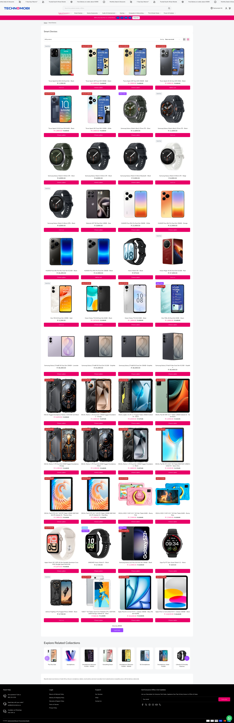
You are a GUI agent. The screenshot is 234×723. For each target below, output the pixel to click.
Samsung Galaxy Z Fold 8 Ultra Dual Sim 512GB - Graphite (172, 366)
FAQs (96, 698)
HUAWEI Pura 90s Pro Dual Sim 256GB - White (135, 223)
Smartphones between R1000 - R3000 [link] (89, 665)
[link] (65, 13)
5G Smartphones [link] (145, 664)
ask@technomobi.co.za (14, 705)
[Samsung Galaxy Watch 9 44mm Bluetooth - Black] (135, 156)
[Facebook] (142, 705)
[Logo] (17, 8)
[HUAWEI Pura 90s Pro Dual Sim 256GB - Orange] (172, 204)
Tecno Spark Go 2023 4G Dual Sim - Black (61, 81)
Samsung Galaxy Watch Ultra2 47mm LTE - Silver (135, 128)
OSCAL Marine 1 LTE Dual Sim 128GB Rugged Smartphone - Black (135, 465)
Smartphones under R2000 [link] (163, 665)
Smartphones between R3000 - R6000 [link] (126, 665)
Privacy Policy (53, 708)
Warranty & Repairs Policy (56, 701)
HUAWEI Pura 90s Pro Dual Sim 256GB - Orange (172, 223)
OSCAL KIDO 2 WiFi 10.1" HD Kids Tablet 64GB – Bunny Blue (173, 514)
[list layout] (184, 39)
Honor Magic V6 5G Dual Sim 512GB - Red (173, 271)
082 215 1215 (12, 697)
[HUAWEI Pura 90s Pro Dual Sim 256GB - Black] (98, 251)
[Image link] (52, 658)
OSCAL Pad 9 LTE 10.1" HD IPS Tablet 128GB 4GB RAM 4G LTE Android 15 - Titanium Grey (61, 514)
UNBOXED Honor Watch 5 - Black (98, 562)
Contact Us (98, 701)
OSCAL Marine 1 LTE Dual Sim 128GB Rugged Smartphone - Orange (98, 415)
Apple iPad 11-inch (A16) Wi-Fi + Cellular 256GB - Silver (172, 612)
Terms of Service (54, 704)
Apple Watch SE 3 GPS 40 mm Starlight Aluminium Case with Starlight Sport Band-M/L (61, 563)
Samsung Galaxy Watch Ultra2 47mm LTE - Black (172, 128)
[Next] (186, 658)
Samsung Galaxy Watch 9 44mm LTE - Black (98, 176)
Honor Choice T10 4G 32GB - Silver (135, 318)
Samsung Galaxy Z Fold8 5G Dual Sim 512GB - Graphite (98, 365)
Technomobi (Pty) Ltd (13, 721)
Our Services (98, 694)
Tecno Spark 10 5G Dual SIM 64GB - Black (61, 128)
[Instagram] (149, 705)
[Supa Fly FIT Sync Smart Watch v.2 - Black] (172, 543)
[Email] (156, 705)
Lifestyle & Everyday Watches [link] (182, 665)
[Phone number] (160, 705)
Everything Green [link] (108, 664)
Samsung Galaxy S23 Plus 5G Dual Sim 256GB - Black (135, 562)
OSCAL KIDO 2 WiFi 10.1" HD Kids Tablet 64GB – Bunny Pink (135, 514)
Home (45, 22)
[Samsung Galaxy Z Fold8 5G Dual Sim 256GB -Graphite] (135, 346)
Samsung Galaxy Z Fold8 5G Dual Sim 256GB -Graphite (135, 365)
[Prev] (47, 658)
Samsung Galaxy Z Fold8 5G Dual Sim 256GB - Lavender (61, 365)
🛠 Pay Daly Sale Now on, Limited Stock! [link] (112, 18)
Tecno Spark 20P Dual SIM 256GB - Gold (135, 81)
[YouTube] (153, 705)
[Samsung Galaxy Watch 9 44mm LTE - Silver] (61, 156)
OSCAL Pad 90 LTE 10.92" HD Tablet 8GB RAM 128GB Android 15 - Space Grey (172, 465)
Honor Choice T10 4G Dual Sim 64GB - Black (98, 318)
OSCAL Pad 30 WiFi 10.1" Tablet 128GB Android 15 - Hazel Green (172, 415)
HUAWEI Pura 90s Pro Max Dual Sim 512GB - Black (61, 271)
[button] (216, 8)
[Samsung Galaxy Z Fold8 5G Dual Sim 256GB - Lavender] (61, 346)
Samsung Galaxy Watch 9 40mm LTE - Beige (172, 176)
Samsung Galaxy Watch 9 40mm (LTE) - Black (61, 223)
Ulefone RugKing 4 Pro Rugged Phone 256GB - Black (61, 612)
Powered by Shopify (24, 721)
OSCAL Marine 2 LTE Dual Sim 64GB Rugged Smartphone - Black (98, 465)
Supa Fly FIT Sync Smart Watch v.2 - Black (173, 562)
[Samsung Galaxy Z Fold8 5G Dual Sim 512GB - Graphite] (98, 346)
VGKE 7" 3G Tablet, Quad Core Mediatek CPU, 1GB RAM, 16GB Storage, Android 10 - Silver (98, 612)
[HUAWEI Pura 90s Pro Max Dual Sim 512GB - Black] (61, 251)
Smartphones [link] (71, 664)
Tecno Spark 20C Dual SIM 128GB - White (98, 128)
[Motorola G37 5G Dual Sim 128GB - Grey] (98, 204)
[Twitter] (146, 705)
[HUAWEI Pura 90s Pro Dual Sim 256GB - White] (135, 204)
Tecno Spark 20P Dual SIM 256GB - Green (98, 81)
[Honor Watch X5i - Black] (135, 251)
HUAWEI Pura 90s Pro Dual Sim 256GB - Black (98, 271)
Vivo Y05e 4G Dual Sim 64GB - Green (172, 318)
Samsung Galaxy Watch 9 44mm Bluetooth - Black (135, 176)
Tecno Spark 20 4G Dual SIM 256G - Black (172, 81)
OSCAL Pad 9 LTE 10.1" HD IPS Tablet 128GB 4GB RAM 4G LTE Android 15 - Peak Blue (98, 514)
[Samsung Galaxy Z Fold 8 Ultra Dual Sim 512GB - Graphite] (172, 346)
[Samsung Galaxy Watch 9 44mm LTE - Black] (98, 156)
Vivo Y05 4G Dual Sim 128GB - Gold (61, 318)
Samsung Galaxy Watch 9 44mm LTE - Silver (61, 176)
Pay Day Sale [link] (52, 664)
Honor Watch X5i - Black (135, 271)
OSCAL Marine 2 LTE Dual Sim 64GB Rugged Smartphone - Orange (61, 465)
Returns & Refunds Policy (56, 694)
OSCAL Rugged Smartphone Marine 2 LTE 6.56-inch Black (61, 415)
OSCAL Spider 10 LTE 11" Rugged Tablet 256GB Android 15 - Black (135, 415)
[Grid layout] (188, 39)
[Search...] (169, 8)
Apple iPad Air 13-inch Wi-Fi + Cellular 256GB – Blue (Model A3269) (135, 612)
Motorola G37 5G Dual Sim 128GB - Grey (98, 223)
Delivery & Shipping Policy (56, 698)
